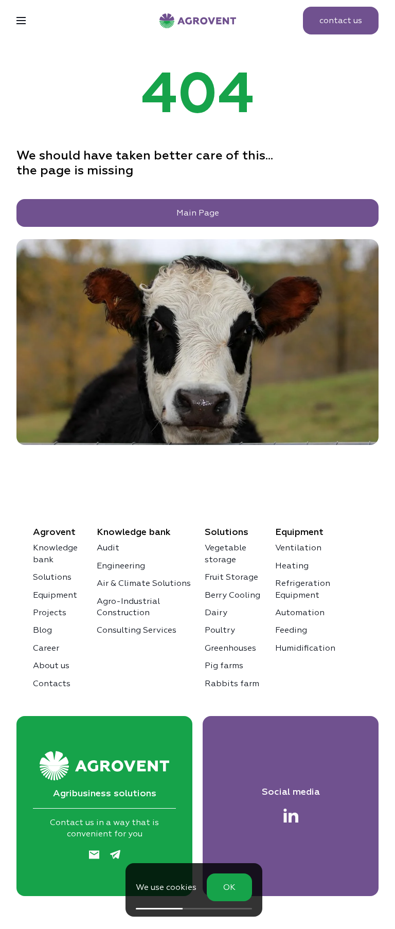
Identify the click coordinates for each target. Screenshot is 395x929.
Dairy (216, 612)
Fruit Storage (231, 577)
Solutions (52, 577)
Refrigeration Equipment (302, 588)
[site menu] (21, 20)
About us (51, 665)
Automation (300, 612)
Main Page (197, 213)
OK (229, 887)
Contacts (51, 683)
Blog (42, 630)
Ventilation (298, 547)
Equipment (55, 595)
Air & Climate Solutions (144, 583)
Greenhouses (230, 648)
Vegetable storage (225, 553)
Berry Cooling (232, 595)
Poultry (220, 630)
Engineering (121, 565)
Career (46, 648)
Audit (108, 547)
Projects (49, 612)
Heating (292, 565)
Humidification (305, 648)
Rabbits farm (232, 683)
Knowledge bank (55, 553)
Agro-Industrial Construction (128, 606)
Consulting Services (136, 630)
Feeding (291, 630)
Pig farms (224, 665)
